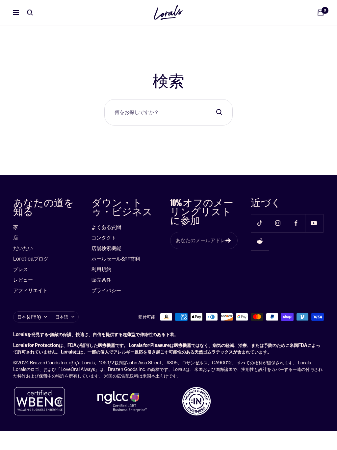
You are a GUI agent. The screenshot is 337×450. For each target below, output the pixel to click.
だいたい (23, 248)
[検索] (30, 12)
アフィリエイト (30, 290)
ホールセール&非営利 (115, 258)
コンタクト (103, 237)
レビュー (23, 279)
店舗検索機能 (106, 248)
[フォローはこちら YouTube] (314, 223)
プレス (20, 269)
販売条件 (101, 279)
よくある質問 (106, 227)
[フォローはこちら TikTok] (260, 223)
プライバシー (106, 290)
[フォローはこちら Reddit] (260, 241)
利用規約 (101, 269)
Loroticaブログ (30, 258)
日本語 (61, 317)
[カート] (320, 12)
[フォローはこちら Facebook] (296, 223)
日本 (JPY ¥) (29, 317)
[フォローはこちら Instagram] (278, 223)
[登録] (228, 240)
